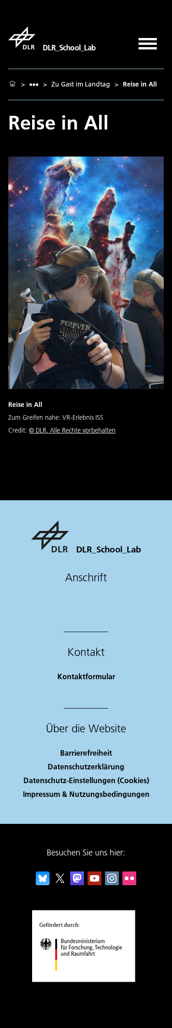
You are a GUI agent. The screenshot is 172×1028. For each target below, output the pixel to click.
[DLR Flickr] (129, 882)
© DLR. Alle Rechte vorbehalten (72, 430)
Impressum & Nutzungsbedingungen (86, 794)
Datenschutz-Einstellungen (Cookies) (86, 780)
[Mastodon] (77, 882)
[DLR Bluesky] (43, 882)
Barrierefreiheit (86, 752)
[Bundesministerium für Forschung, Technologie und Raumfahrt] (86, 979)
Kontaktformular (86, 676)
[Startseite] (12, 84)
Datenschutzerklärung (86, 766)
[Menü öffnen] (148, 40)
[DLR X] (60, 882)
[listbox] (34, 84)
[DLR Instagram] (112, 882)
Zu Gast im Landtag (80, 84)
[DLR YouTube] (94, 882)
